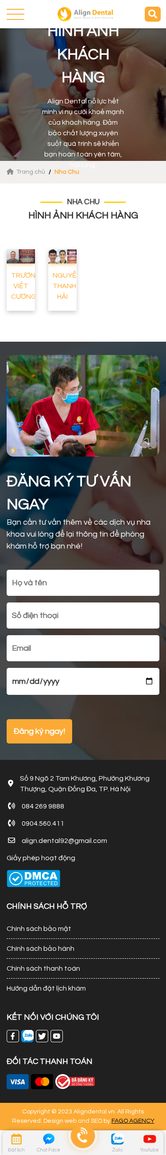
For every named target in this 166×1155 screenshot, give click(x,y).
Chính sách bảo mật (39, 928)
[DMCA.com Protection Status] (33, 878)
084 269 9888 (43, 806)
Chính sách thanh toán (43, 968)
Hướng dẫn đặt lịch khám (46, 988)
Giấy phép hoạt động (41, 857)
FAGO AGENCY (133, 1121)
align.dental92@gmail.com (64, 840)
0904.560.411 (43, 823)
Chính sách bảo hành (40, 948)
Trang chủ (31, 172)
